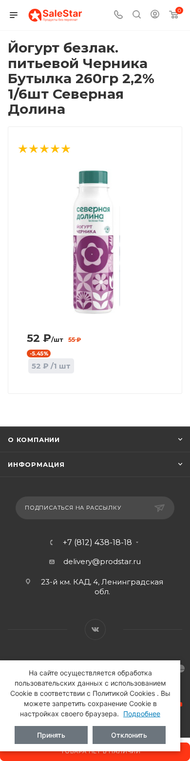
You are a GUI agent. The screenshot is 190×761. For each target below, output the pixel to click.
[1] (22, 149)
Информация (36, 464)
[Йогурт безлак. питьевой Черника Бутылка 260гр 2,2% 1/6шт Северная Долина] (95, 241)
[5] (65, 149)
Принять (51, 735)
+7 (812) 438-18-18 (97, 543)
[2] (33, 149)
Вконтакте (95, 629)
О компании (34, 439)
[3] (43, 149)
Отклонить (129, 735)
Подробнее (141, 713)
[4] (54, 149)
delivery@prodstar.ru (102, 561)
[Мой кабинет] (155, 15)
